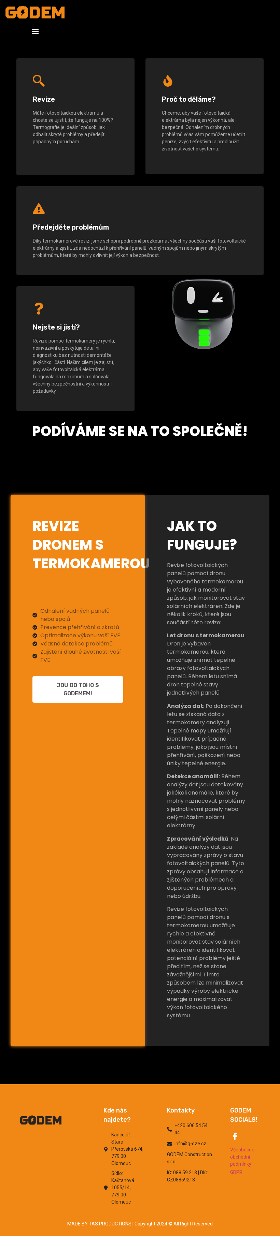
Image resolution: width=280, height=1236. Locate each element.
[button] (35, 31)
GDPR (236, 1172)
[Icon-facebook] (235, 1136)
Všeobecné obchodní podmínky (242, 1157)
